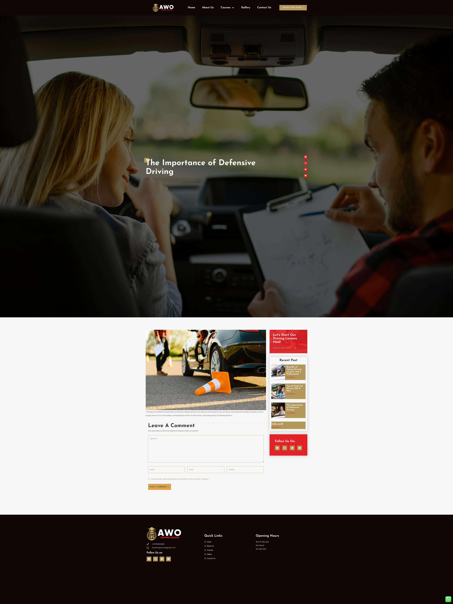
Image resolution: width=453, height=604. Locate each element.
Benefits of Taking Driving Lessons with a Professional (294, 370)
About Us (208, 7)
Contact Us (264, 7)
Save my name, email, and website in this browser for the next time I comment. (180, 479)
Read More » (291, 377)
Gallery (245, 7)
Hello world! (277, 424)
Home (191, 7)
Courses (226, 7)
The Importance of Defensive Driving (295, 407)
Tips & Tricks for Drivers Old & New (295, 388)
